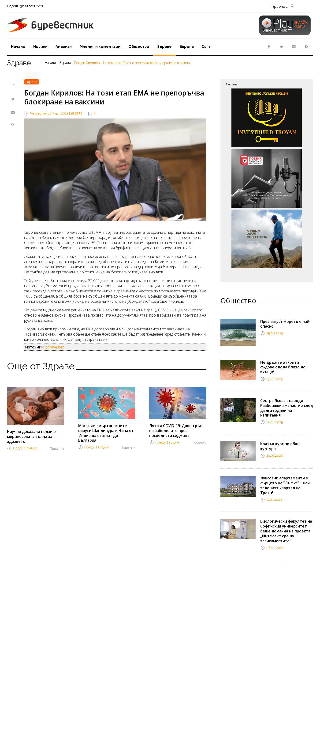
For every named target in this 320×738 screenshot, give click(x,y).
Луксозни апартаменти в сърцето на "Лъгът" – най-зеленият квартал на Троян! (285, 485)
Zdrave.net (54, 347)
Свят (206, 46)
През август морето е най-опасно (285, 324)
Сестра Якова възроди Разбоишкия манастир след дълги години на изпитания (286, 408)
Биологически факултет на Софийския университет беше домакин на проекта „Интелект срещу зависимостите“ (286, 531)
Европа (187, 46)
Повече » (57, 449)
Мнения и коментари (100, 46)
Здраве (164, 46)
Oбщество (138, 46)
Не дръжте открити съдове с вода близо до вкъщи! (282, 367)
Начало (18, 46)
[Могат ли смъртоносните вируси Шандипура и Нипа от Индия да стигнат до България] (106, 402)
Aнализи (64, 46)
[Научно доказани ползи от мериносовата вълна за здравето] (35, 405)
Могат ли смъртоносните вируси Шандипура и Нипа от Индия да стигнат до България (106, 433)
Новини (40, 46)
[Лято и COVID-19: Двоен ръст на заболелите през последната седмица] (177, 402)
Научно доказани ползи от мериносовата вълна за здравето (32, 436)
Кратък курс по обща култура (280, 446)
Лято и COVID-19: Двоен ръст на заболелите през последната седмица (176, 430)
